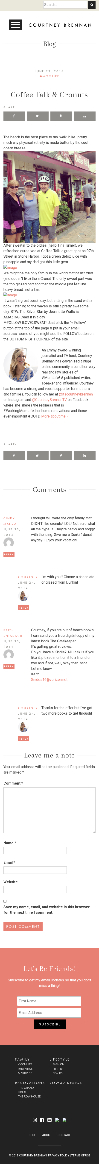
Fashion (58, 1064)
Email (9, 862)
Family (22, 1059)
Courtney (28, 577)
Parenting (25, 1069)
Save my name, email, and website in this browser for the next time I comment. (46, 910)
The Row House (29, 1096)
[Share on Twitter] (38, 116)
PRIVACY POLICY (58, 1155)
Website (10, 882)
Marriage (25, 1073)
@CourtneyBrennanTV (49, 400)
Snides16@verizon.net (49, 679)
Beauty (57, 1073)
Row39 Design (66, 1082)
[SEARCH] (92, 5)
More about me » (54, 416)
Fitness (57, 1069)
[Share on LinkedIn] (85, 116)
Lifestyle (60, 1059)
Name (9, 843)
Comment (13, 783)
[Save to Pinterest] (61, 116)
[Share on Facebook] (14, 116)
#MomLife (49, 76)
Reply (9, 554)
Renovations (30, 1082)
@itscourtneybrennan (76, 394)
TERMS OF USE (80, 1155)
